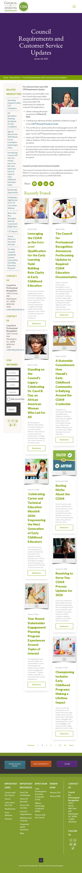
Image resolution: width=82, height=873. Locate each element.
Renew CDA (55, 792)
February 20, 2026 (62, 481)
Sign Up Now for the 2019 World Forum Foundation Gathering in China (12, 139)
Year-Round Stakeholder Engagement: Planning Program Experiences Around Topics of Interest (37, 636)
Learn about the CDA (10, 803)
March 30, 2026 (61, 356)
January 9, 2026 (33, 614)
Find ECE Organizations (26, 812)
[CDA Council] (16, 6)
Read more (36, 323)
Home (5, 77)
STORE (67, 764)
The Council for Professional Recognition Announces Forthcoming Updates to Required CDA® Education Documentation (67, 255)
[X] (39, 183)
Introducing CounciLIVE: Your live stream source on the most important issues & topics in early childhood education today (12, 168)
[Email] (51, 183)
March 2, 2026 (32, 365)
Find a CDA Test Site (24, 806)
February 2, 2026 (33, 490)
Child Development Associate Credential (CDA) (40, 794)
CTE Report (12, 231)
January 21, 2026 (61, 569)
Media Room (10, 809)
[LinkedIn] (45, 183)
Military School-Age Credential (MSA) (40, 807)
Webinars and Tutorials (25, 819)
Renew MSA (55, 796)
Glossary (8, 819)
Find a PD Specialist (24, 800)
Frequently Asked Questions (24, 827)
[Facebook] (33, 183)
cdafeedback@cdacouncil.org (18, 309)
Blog (22, 833)
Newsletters (15, 77)
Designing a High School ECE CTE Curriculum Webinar (12, 202)
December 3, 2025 (62, 668)
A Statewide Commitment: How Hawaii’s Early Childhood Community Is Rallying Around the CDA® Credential (65, 382)
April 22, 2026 (60, 229)
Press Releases (8, 813)
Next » (71, 745)
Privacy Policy (23, 866)
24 (65, 745)
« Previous (30, 745)
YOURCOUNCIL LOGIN (15, 765)
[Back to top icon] (41, 860)
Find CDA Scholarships (25, 793)
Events (8, 799)
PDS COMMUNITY (41, 764)
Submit (11, 409)
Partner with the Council (40, 816)
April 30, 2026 (32, 229)
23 (60, 745)
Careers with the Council (10, 793)
